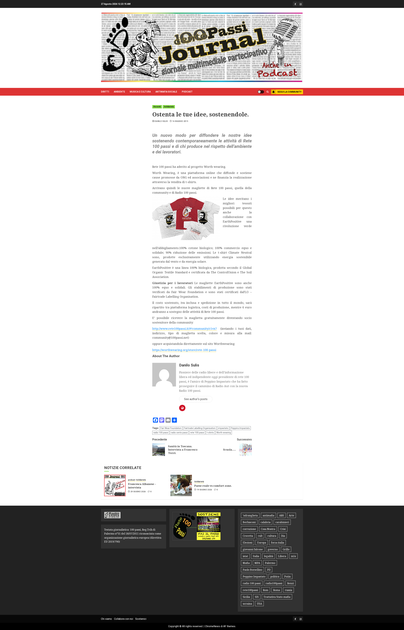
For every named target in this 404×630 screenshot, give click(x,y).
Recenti (157, 107)
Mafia (246, 563)
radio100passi (274, 583)
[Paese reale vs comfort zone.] (181, 485)
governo (273, 549)
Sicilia (246, 597)
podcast (187, 91)
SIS (257, 597)
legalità (268, 556)
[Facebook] (295, 4)
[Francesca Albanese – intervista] (115, 485)
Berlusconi (249, 522)
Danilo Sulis (161, 121)
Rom (265, 590)
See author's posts (196, 399)
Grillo (286, 549)
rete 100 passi (197, 432)
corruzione (249, 529)
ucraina (247, 603)
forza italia (277, 542)
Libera (282, 556)
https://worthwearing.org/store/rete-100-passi (184, 350)
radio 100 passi (160, 432)
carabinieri (282, 522)
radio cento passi (179, 432)
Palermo (270, 563)
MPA (257, 563)
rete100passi (250, 590)
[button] (268, 92)
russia (288, 590)
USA (259, 603)
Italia (256, 556)
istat (245, 556)
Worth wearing (223, 432)
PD (268, 569)
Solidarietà (169, 107)
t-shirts (210, 432)
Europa (261, 542)
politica (274, 576)
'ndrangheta (250, 515)
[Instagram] (300, 4)
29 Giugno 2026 (138, 491)
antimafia (268, 515)
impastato (223, 428)
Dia (283, 536)
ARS (281, 515)
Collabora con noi (123, 618)
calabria (265, 522)
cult (260, 536)
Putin (287, 576)
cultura (271, 536)
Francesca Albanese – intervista (142, 485)
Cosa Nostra (268, 529)
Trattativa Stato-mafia (277, 597)
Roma (276, 590)
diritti (105, 91)
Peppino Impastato (240, 428)
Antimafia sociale (166, 91)
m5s (293, 556)
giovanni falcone (253, 549)
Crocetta (248, 536)
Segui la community (289, 92)
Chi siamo (106, 618)
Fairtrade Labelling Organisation (200, 428)
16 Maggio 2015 (180, 121)
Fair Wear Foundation (170, 428)
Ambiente (119, 91)
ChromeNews (212, 626)
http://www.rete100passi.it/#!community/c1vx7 (184, 328)
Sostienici (140, 618)
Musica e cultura (140, 91)
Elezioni (247, 542)
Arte (291, 515)
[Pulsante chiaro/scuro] (261, 91)
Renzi (290, 583)
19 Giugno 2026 (204, 490)
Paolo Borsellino (252, 569)
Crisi (283, 529)
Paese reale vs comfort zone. (213, 485)
